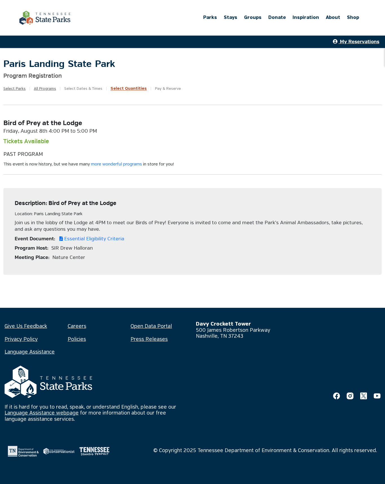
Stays (230, 17)
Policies (77, 339)
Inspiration (306, 17)
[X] (363, 396)
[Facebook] (336, 396)
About (333, 17)
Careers (77, 326)
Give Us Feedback (26, 326)
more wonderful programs (116, 164)
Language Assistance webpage (42, 413)
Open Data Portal (151, 326)
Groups (253, 17)
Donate (277, 17)
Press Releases (149, 339)
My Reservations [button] (358, 42)
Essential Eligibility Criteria (93, 239)
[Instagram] (350, 396)
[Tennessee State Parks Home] (45, 18)
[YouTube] (377, 396)
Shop (353, 17)
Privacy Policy (21, 339)
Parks (210, 17)
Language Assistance (30, 352)
